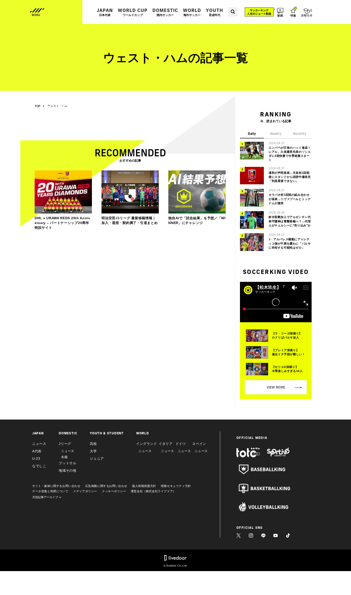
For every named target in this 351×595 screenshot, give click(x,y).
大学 (93, 451)
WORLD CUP (133, 12)
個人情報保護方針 (144, 486)
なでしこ (39, 466)
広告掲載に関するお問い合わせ (106, 486)
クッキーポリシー (114, 491)
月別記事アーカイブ (45, 497)
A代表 (37, 451)
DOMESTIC (165, 12)
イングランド (146, 443)
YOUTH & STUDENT (107, 433)
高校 (93, 443)
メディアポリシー (85, 491)
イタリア (166, 443)
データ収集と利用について (50, 491)
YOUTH (214, 12)
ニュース (39, 443)
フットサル (67, 463)
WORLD (192, 12)
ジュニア (97, 458)
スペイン (199, 443)
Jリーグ (65, 443)
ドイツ (181, 443)
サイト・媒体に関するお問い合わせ (56, 486)
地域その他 (67, 470)
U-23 (36, 458)
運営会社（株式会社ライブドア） (153, 491)
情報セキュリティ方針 (176, 486)
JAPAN (105, 12)
